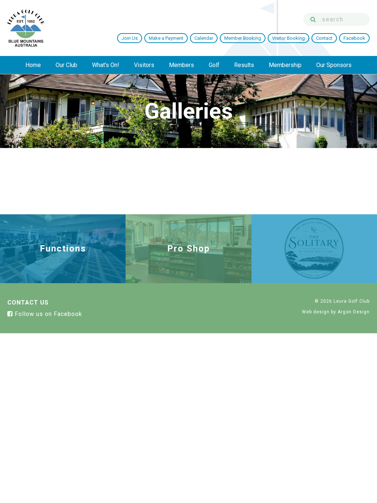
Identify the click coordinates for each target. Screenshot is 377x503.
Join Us (129, 38)
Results (244, 64)
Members (181, 64)
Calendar (203, 38)
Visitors (144, 64)
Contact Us (28, 302)
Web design (316, 311)
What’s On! (105, 64)
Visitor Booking (288, 38)
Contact (324, 38)
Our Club (66, 64)
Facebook (354, 38)
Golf (214, 64)
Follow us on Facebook (47, 313)
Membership (285, 64)
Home (33, 64)
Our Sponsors (334, 64)
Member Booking (242, 38)
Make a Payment (166, 38)
